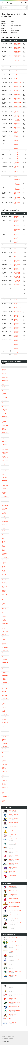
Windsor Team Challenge (17, 324)
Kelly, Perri (4, 695)
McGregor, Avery (4, 725)
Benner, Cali (4, 616)
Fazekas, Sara (5, 650)
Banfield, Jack (5, 377)
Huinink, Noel (5, 444)
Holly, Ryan (4, 441)
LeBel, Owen (4, 477)
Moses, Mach (5, 518)
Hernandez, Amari (4, 435)
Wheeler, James (4, 591)
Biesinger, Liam (4, 383)
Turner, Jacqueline (4, 793)
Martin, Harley (5, 716)
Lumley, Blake (5, 485)
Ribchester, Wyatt (4, 554)
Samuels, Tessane (4, 774)
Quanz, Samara (3, 753)
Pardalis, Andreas (4, 535)
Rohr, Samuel (4, 557)
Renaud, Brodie (3, 546)
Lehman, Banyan (4, 704)
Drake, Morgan (3, 640)
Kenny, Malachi (3, 463)
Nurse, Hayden (3, 527)
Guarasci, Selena (4, 669)
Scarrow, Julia (5, 777)
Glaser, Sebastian (4, 429)
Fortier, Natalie (3, 653)
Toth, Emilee (4, 789)
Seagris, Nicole (5, 780)
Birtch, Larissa (5, 623)
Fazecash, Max (5, 418)
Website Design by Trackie (7, 1038)
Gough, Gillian (5, 662)
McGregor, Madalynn (4, 729)
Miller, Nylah (4, 736)
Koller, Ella (4, 700)
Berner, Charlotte (4, 620)
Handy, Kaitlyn (5, 675)
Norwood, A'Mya (4, 740)
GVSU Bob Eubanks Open (17, 112)
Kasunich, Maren (4, 692)
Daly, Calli (4, 634)
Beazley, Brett (5, 380)
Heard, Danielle (4, 679)
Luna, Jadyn (4, 707)
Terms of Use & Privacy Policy (8, 1036)
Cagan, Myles (5, 390)
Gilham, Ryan (5, 425)
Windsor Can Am (17, 102)
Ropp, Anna (4, 764)
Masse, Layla (5, 719)
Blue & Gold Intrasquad (16, 217)
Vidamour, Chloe (4, 801)
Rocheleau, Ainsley (4, 761)
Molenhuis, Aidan (4, 509)
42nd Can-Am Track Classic (17, 273)
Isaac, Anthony (5, 449)
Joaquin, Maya (5, 688)
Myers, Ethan (5, 521)
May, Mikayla (5, 722)
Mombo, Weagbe (4, 513)
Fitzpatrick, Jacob (4, 422)
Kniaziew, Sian (5, 698)
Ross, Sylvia (4, 771)
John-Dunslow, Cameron (5, 453)
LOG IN (21, 2)
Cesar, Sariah (5, 631)
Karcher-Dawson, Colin (5, 457)
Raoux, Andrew (3, 542)
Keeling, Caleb (5, 460)
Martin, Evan (4, 496)
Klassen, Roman (4, 467)
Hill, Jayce (4, 438)
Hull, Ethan (4, 446)
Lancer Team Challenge (17, 139)
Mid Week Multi (17, 63)
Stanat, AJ (4, 574)
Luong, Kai (4, 488)
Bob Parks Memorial (16, 132)
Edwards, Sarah (4, 644)
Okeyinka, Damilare (4, 531)
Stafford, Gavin (4, 567)
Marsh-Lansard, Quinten (4, 492)
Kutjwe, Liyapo (5, 474)
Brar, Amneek (5, 626)
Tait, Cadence (5, 787)
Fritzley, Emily (5, 656)
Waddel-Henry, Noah (4, 583)
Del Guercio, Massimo (4, 410)
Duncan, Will (4, 416)
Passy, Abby (4, 746)
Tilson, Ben (4, 579)
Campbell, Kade (4, 394)
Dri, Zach (4, 413)
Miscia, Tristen (5, 505)
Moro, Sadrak (5, 516)
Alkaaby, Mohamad (4, 374)
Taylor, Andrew (5, 577)
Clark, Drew (4, 397)
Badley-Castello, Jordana (4, 605)
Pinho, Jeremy (5, 538)
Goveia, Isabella (3, 665)
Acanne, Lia (4, 594)
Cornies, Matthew (4, 403)
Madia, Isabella (3, 711)
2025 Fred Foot (17, 284)
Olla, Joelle (4, 743)
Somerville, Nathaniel (4, 563)
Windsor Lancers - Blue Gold (17, 229)
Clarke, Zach (4, 400)
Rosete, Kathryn (4, 768)
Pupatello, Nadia (4, 749)
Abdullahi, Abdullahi (4, 370)
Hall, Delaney (5, 672)
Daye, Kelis (4, 636)
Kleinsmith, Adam (4, 471)
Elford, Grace (5, 647)
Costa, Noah (4, 406)
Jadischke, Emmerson (4, 685)
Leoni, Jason (4, 480)
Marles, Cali (4, 714)
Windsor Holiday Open (17, 269)
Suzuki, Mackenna (4, 784)
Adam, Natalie (5, 597)
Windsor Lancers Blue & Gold (17, 44)
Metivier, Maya (4, 733)
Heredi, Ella (4, 682)
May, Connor (4, 502)
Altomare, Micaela (4, 600)
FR (26, 2)
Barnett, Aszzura (4, 613)
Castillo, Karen (5, 628)
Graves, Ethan (5, 432)
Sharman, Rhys (5, 559)
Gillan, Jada (4, 659)
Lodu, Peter (4, 482)
